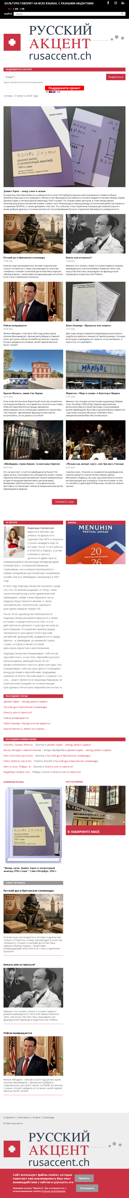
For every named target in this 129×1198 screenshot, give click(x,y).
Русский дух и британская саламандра (25, 707)
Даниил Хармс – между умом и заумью (26, 701)
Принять (84, 1178)
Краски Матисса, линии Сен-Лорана (24, 728)
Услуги (36, 1117)
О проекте (9, 1117)
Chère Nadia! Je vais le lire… (18, 761)
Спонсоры (48, 1117)
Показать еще (64, 501)
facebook (108, 3)
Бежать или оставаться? (18, 712)
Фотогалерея (74, 781)
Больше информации (53, 1191)
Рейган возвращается (16, 718)
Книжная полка (14, 782)
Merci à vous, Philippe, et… (18, 766)
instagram (115, 3)
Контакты (24, 1117)
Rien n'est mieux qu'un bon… (19, 755)
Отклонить (87, 1188)
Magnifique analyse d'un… (18, 772)
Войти (8, 13)
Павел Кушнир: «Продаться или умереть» (27, 723)
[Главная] (64, 41)
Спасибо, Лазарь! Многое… (19, 744)
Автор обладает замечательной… (23, 750)
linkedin (122, 3)
